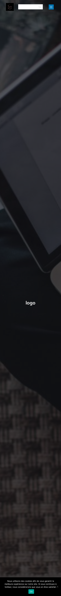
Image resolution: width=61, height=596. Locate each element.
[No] (57, 586)
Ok (31, 591)
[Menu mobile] (51, 7)
